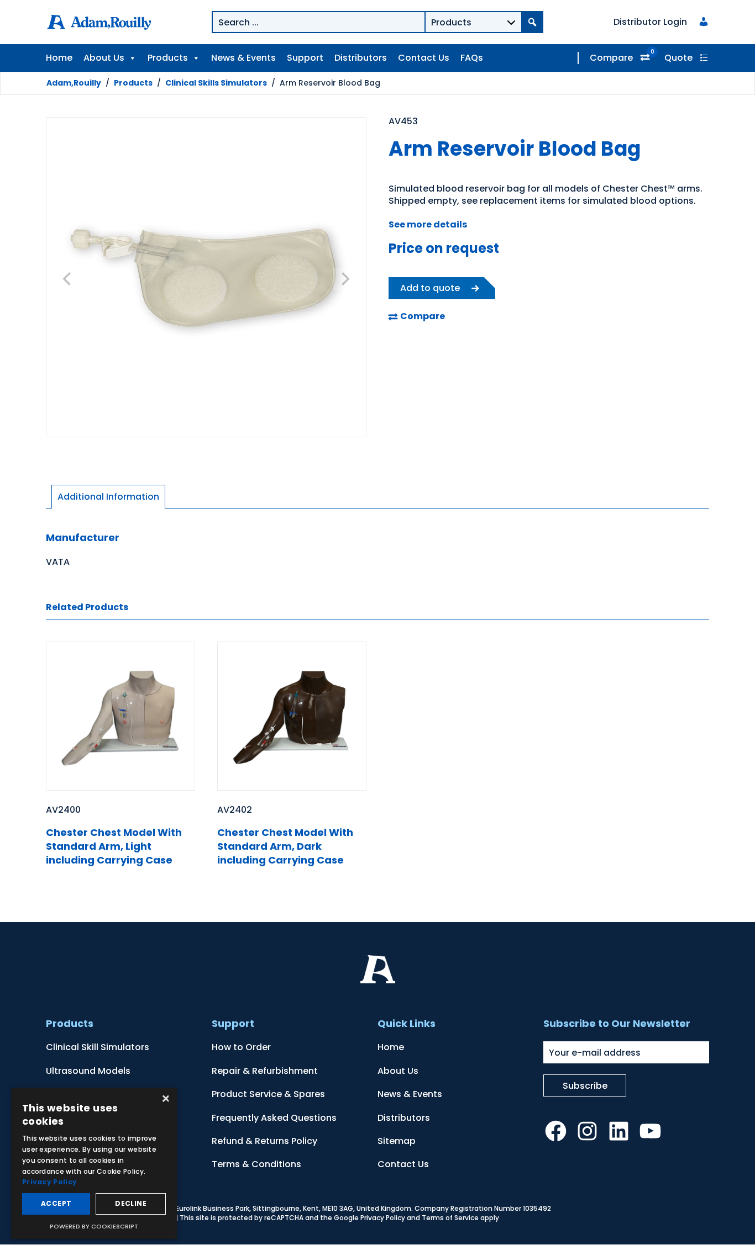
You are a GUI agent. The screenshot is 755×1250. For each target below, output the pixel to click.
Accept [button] (56, 1203)
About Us (103, 57)
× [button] (164, 1099)
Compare (611, 57)
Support (305, 57)
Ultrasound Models (88, 1070)
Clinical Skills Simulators (216, 82)
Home (59, 57)
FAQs (471, 57)
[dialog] (94, 1163)
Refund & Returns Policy (264, 1141)
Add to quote (430, 288)
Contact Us (423, 57)
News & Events (243, 57)
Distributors (360, 57)
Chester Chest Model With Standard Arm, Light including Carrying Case (114, 846)
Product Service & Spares (268, 1094)
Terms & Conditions (256, 1164)
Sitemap (397, 1141)
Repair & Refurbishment (265, 1070)
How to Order (241, 1047)
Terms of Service (450, 1217)
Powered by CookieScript (94, 1226)
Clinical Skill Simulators (97, 1047)
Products (168, 57)
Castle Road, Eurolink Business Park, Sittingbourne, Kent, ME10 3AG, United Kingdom (270, 1208)
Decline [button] (130, 1203)
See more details (428, 224)
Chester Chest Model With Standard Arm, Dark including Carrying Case (285, 846)
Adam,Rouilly (73, 82)
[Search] (532, 22)
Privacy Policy (382, 1217)
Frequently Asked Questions (274, 1117)
